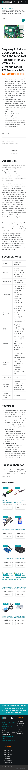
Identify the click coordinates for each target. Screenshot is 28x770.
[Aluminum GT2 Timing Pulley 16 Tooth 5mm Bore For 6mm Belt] (20, 607)
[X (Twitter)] (5, 766)
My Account (20, 723)
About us (23, 705)
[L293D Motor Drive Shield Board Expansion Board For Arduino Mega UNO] (20, 578)
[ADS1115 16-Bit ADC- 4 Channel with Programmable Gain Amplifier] (8, 550)
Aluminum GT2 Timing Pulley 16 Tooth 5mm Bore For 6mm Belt (20, 618)
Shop (16, 712)
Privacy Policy (10, 712)
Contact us (8, 708)
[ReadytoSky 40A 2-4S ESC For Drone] (20, 492)
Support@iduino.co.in (8, 740)
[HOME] (2, 8)
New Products (8, 750)
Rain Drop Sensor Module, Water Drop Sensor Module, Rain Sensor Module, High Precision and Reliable (8, 531)
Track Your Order (19, 714)
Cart (7, 707)
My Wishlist (20, 725)
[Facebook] (2, 766)
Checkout (16, 707)
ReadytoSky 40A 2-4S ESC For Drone (19, 501)
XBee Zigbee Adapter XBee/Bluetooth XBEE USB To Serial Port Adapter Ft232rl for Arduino (8, 589)
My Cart (20, 727)
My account (19, 708)
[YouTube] (11, 766)
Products (20, 721)
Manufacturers (8, 754)
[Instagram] (8, 766)
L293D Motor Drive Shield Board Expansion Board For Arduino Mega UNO (20, 589)
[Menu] (25, 2)
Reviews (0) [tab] (14, 153)
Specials (7, 758)
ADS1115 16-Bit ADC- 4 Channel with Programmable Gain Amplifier (7, 560)
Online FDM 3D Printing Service (18, 710)
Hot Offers (20, 731)
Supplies (7, 756)
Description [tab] (14, 150)
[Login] (18, 2)
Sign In (20, 729)
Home (13, 708)
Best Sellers (7, 752)
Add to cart (8, 508)
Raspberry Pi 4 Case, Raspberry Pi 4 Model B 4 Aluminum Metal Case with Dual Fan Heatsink (20, 560)
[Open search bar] (15, 2)
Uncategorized (13, 143)
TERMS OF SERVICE (8, 714)
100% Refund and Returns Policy (11, 705)
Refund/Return (8, 762)
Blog (4, 707)
